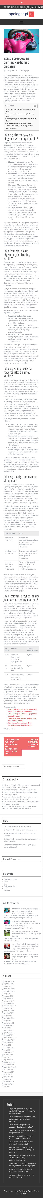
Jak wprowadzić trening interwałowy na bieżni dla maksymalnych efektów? (22, 1119)
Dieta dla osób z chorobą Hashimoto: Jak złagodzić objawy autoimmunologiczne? (22, 1158)
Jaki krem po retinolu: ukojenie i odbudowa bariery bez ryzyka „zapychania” (23, 8)
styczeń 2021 (9, 1060)
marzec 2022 (9, 1025)
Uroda (6, 888)
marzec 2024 (9, 996)
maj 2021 (7, 1050)
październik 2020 (10, 1067)
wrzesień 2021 (9, 1040)
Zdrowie (7, 891)
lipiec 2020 (8, 1074)
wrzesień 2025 (9, 989)
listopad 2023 (9, 1003)
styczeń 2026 (9, 984)
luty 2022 (7, 1028)
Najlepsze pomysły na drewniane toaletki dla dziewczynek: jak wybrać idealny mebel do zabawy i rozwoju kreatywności (20, 792)
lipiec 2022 (8, 1016)
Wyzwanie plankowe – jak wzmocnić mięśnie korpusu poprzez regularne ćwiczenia (25, 956)
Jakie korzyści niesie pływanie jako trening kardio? (20, 115)
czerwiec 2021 (9, 1047)
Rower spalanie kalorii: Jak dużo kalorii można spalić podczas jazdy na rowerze (21, 1150)
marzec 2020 (9, 1084)
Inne (5, 884)
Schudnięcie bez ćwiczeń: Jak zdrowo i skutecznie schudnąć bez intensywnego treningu (26, 934)
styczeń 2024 (9, 998)
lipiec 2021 (8, 1045)
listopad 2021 (9, 1035)
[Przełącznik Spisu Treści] (34, 106)
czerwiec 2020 (9, 1077)
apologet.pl (25, 71)
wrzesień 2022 (9, 1011)
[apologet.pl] (21, 14)
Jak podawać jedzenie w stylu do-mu (17, 826)
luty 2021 (7, 1057)
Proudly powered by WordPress (15, 1191)
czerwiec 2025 (9, 991)
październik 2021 (10, 1038)
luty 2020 (7, 1086)
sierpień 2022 (9, 1013)
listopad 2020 (9, 1064)
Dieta (6, 882)
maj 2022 (7, 1020)
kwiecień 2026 (9, 981)
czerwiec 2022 (9, 1018)
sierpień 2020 (9, 1072)
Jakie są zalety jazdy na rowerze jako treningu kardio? (21, 120)
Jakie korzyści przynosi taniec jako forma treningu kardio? (19, 127)
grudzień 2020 (9, 1062)
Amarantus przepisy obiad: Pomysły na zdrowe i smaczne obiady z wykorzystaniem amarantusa (26, 911)
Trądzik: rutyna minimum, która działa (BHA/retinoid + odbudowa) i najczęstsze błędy (22, 1111)
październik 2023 (10, 1006)
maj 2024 (7, 994)
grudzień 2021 (9, 1033)
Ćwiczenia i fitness (11, 729)
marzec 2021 (9, 1055)
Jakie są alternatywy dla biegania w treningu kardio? (20, 110)
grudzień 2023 (9, 1001)
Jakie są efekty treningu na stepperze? (18, 123)
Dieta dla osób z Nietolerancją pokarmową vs (20, 830)
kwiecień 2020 (9, 1082)
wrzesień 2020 (9, 1069)
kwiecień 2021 (9, 1052)
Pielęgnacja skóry (10, 886)
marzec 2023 (9, 1008)
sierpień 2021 (9, 1042)
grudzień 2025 (9, 986)
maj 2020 (7, 1079)
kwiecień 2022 (9, 1023)
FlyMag (36, 1191)
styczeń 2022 (9, 1030)
